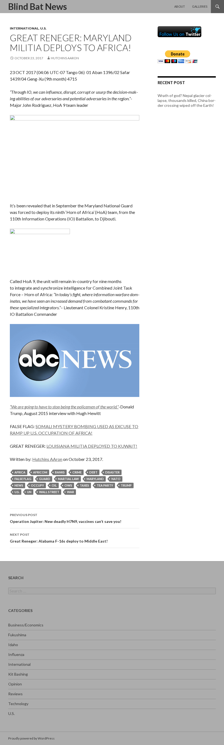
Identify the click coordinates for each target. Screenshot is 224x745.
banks (60, 472)
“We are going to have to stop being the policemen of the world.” (64, 406)
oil (54, 485)
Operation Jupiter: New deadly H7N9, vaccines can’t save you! (65, 518)
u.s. (16, 492)
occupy (37, 485)
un (29, 492)
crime (77, 472)
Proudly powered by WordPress (31, 738)
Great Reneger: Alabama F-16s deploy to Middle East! (59, 537)
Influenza (16, 654)
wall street (49, 492)
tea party (105, 485)
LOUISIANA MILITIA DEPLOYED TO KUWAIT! (91, 446)
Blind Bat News (37, 6)
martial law (68, 479)
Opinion (15, 684)
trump (126, 485)
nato (115, 479)
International (24, 28)
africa (19, 472)
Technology (18, 703)
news (18, 485)
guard (44, 479)
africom (40, 472)
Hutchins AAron (65, 58)
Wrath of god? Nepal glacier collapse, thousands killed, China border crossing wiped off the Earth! (187, 100)
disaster (112, 472)
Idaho (13, 644)
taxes (84, 485)
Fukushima (17, 634)
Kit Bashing (18, 674)
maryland (95, 479)
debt (93, 472)
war (70, 492)
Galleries (199, 6)
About (179, 6)
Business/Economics (25, 625)
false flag (22, 479)
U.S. (43, 28)
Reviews (15, 693)
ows (68, 485)
